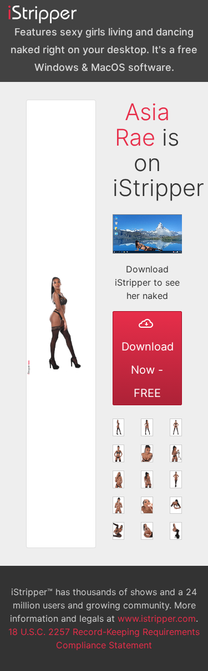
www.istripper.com (157, 618)
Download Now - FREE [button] (147, 370)
